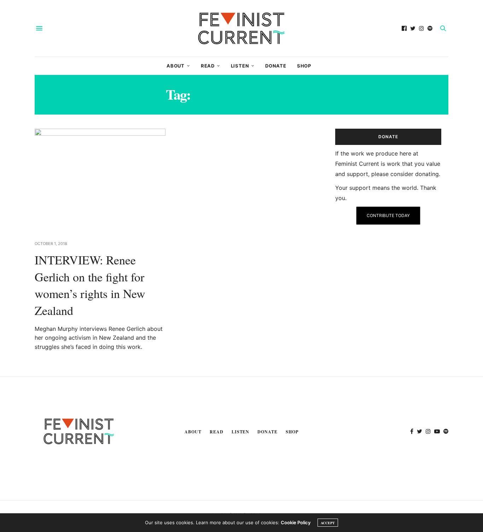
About (176, 66)
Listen (240, 66)
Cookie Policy (295, 522)
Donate (275, 66)
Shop (304, 66)
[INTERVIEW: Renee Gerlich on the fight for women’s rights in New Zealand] (100, 180)
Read (208, 66)
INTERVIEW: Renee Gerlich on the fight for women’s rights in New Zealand (90, 285)
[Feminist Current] (241, 28)
